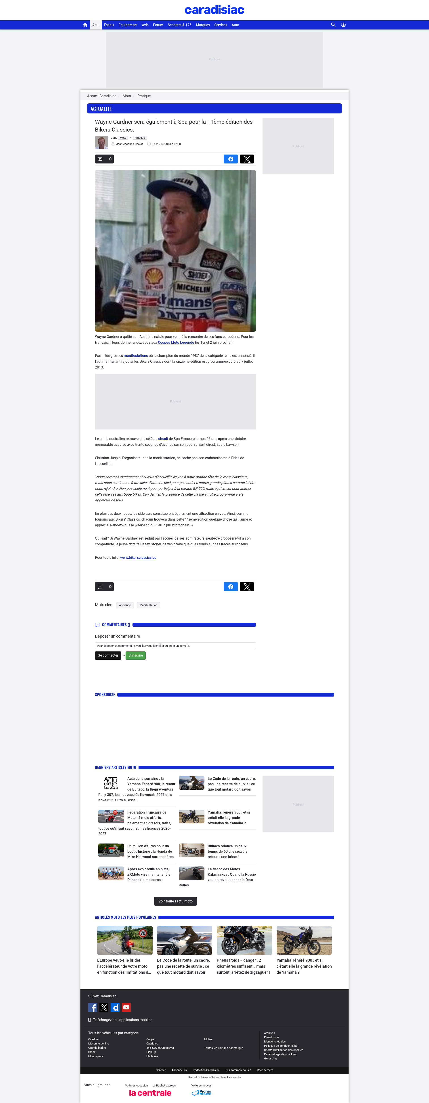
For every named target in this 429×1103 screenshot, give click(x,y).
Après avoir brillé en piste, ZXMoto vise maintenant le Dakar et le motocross (148, 874)
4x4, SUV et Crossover (160, 1047)
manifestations (136, 356)
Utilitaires (152, 1056)
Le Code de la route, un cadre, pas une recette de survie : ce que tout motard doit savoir (232, 783)
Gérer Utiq (270, 1058)
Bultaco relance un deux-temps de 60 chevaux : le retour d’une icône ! (228, 851)
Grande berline (97, 1047)
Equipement (128, 25)
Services (220, 25)
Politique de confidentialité (280, 1045)
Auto (235, 25)
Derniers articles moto (115, 767)
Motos (208, 1039)
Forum (158, 25)
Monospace (95, 1056)
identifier (158, 645)
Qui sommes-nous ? (238, 1070)
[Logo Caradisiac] (214, 18)
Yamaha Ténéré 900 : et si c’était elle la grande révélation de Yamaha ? (229, 817)
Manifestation (148, 605)
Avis (145, 25)
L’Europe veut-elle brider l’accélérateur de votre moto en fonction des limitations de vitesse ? (123, 966)
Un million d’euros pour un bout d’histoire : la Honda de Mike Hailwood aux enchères (150, 851)
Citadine (93, 1039)
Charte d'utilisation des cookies (283, 1050)
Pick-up (151, 1052)
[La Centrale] (150, 1097)
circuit (163, 439)
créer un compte (178, 645)
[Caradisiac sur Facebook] (93, 1008)
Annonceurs (179, 1070)
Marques (203, 25)
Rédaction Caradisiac (206, 1070)
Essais (109, 25)
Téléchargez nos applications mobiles (122, 1020)
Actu (95, 25)
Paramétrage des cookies (280, 1054)
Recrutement (265, 1070)
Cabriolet (152, 1043)
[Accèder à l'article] (111, 782)
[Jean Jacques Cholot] (101, 148)
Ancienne (125, 605)
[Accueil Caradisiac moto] (85, 24)
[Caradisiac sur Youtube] (126, 1008)
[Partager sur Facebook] (232, 157)
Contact (161, 1070)
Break (92, 1052)
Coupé (150, 1039)
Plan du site (271, 1037)
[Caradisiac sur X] (104, 1008)
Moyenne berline (98, 1043)
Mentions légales (275, 1041)
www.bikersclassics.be (138, 557)
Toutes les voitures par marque (223, 1048)
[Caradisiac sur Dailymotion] (116, 1008)
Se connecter (108, 655)
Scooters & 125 (179, 25)
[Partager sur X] (248, 157)
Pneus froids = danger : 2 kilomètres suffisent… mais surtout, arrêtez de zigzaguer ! (243, 966)
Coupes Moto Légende (176, 342)
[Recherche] (333, 24)
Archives (269, 1033)
